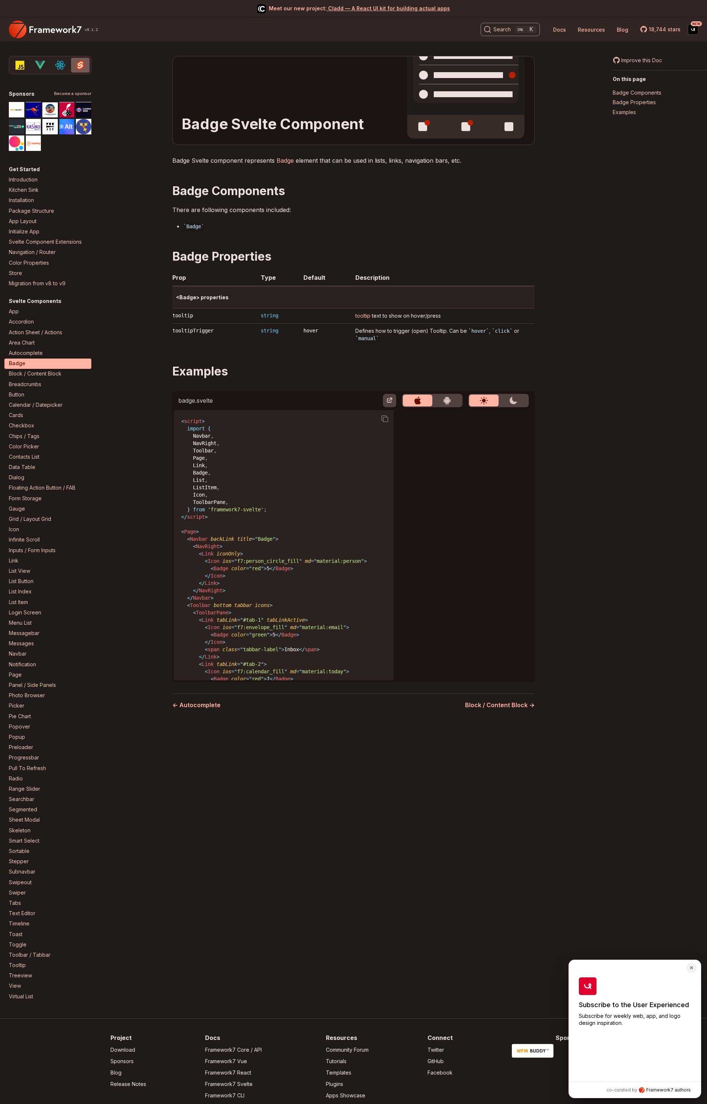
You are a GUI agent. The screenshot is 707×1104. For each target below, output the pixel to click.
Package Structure (31, 211)
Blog (622, 30)
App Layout (22, 221)
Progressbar (24, 758)
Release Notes (128, 1084)
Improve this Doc (641, 60)
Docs (559, 30)
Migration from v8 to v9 (37, 283)
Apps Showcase (345, 1095)
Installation (21, 200)
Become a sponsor (72, 94)
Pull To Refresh (27, 768)
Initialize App (24, 231)
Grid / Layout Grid (30, 519)
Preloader (21, 747)
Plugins (334, 1084)
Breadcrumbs (25, 384)
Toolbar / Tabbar (29, 955)
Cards (16, 415)
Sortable (19, 851)
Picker (16, 706)
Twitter (436, 1050)
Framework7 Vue (226, 1061)
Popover (19, 726)
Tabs (15, 903)
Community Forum (347, 1050)
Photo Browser (27, 695)
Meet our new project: (359, 8)
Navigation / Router (32, 252)
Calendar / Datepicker (36, 405)
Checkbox (21, 426)
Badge (17, 363)
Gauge (17, 508)
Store (15, 273)
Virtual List (21, 996)
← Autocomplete (196, 705)
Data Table (22, 467)
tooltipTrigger (193, 331)
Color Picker (24, 446)
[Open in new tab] (389, 400)
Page (15, 674)
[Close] (691, 968)
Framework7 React (228, 1072)
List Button (21, 581)
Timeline (19, 924)
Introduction (23, 180)
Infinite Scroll (24, 540)
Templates (338, 1072)
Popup (17, 737)
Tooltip (17, 965)
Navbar (18, 654)
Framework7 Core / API (233, 1050)
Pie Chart (20, 716)
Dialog (16, 478)
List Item (18, 602)
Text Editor (22, 913)
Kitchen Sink (24, 190)
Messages (21, 644)
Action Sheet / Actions (35, 332)
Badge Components (637, 92)
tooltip (182, 315)
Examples (624, 112)
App (14, 311)
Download (122, 1050)
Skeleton (20, 830)
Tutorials (336, 1061)
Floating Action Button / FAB (42, 488)
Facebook (440, 1072)
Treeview (20, 976)
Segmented (23, 810)
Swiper (17, 892)
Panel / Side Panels (32, 685)
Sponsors (122, 1061)
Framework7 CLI (225, 1095)
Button (16, 394)
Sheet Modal (24, 820)
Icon (14, 529)
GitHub (436, 1061)
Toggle (18, 944)
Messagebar (24, 633)
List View (19, 571)
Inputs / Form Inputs (32, 550)
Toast (15, 934)
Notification (22, 664)
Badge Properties (634, 102)
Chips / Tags (24, 436)
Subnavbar (22, 872)
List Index (20, 592)
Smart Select (24, 840)
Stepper (19, 861)
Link (13, 560)
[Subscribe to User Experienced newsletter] (693, 29)
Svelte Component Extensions (45, 242)
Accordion (21, 322)
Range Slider (24, 789)
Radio (16, 778)
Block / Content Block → (500, 705)
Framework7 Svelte (229, 1084)
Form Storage (25, 498)
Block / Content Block (35, 374)
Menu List (20, 623)
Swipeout (20, 882)
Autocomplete (26, 353)
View (15, 986)
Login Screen (25, 612)
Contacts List (24, 457)
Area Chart (22, 342)
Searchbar (21, 799)
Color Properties (29, 263)
